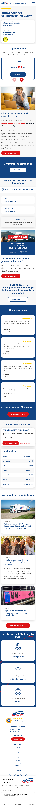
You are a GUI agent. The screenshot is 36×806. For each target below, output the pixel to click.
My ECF (18, 747)
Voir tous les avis (18, 414)
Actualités (18, 770)
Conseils (18, 750)
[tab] (5, 189)
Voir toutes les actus (18, 625)
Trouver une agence (18, 763)
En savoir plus (10, 153)
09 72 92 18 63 (9, 34)
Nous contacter (11, 443)
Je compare (18, 170)
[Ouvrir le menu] (33, 3)
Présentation (18, 760)
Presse (18, 768)
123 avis (18, 8)
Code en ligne (9, 209)
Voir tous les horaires (9, 32)
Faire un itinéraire (25, 443)
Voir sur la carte (7, 25)
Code (9, 199)
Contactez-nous (18, 299)
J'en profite (18, 74)
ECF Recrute (18, 765)
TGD (18, 752)
